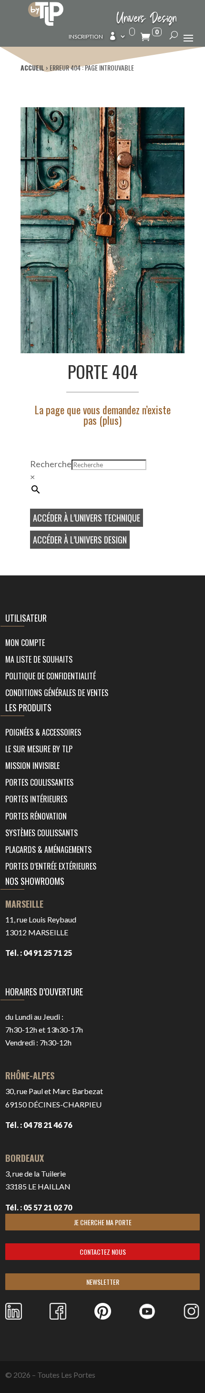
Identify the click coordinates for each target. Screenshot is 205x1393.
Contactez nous (103, 1252)
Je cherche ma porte (103, 1222)
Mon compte (25, 642)
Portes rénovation (36, 816)
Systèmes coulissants (41, 833)
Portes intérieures (36, 799)
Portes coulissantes (39, 782)
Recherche (51, 464)
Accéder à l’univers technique (86, 518)
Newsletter (102, 1282)
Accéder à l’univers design (80, 539)
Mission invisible (32, 765)
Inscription (86, 36)
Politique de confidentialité (50, 676)
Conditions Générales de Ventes (56, 692)
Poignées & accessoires (43, 732)
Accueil (32, 67)
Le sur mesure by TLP (38, 749)
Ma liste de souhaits (38, 659)
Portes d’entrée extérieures (50, 866)
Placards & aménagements (48, 849)
